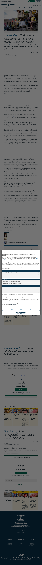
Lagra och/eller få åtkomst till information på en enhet (11, 272)
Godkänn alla (31, 309)
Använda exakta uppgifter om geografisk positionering (11, 281)
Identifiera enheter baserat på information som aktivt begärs (12, 283)
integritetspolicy (13, 304)
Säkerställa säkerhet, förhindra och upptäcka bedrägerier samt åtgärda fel (14, 287)
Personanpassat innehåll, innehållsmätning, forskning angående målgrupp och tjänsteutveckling (18, 276)
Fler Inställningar (11, 309)
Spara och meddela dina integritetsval (8, 292)
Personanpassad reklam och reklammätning (9, 274)
